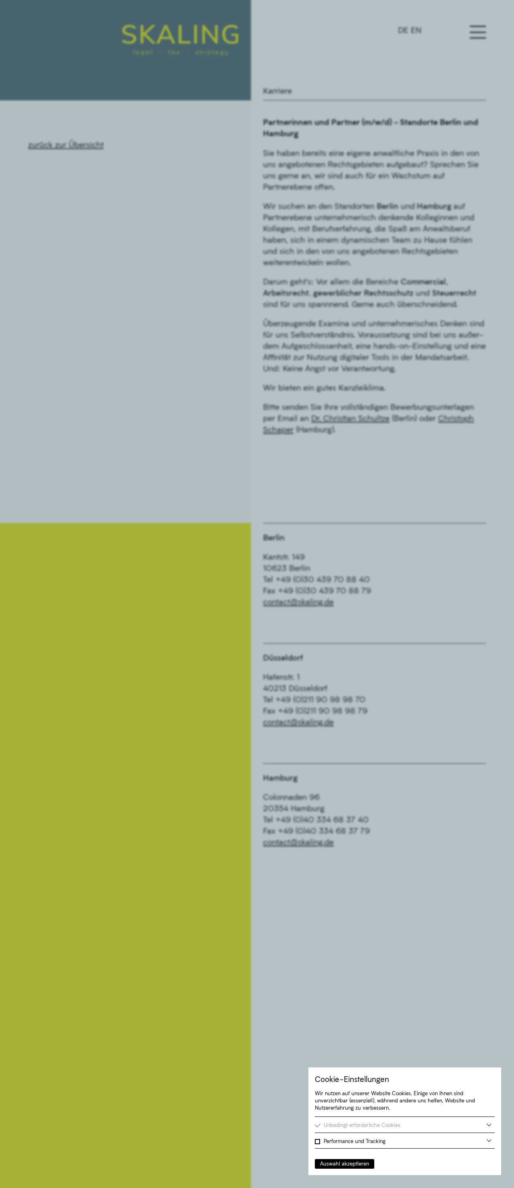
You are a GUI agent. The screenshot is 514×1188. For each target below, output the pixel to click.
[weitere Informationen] (489, 1125)
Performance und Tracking (355, 1141)
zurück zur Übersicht (66, 144)
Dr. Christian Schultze (350, 418)
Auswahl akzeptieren (344, 1163)
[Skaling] (180, 40)
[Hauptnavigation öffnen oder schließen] (478, 32)
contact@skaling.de (298, 601)
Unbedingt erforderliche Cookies (362, 1125)
